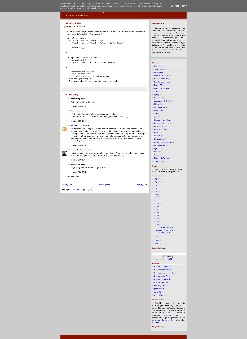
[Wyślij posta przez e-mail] (66, 89)
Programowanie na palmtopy (164, 142)
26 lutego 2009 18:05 (78, 172)
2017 (157, 179)
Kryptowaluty (159, 139)
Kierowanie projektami (162, 120)
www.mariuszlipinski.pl (160, 320)
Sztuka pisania (159, 161)
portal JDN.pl (159, 292)
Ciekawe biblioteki (161, 79)
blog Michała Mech (161, 282)
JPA (155, 117)
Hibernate (157, 98)
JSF (155, 91)
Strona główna (104, 185)
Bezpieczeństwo (160, 130)
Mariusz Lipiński (77, 125)
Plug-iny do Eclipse (161, 158)
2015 (157, 182)
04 (158, 219)
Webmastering (159, 110)
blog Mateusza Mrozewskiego (165, 273)
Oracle (156, 155)
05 (158, 215)
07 (158, 209)
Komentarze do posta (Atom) (82, 190)
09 (158, 206)
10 (158, 203)
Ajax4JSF (158, 149)
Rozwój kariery (159, 145)
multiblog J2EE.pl (160, 286)
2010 (157, 191)
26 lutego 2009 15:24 (78, 106)
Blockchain (158, 152)
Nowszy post (67, 185)
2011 (157, 188)
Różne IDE (158, 85)
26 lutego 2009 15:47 (78, 121)
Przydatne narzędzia (162, 82)
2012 (157, 185)
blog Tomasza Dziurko (162, 270)
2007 (157, 243)
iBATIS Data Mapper (162, 88)
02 (158, 225)
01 (158, 236)
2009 (157, 194)
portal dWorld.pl (160, 295)
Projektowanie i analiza (162, 123)
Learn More (174, 6)
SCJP (156, 66)
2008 (157, 240)
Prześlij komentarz (72, 177)
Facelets (157, 136)
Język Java (158, 69)
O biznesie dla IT (160, 107)
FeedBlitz (170, 259)
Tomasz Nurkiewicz (78, 150)
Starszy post (142, 185)
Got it (185, 6)
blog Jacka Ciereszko (162, 267)
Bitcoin (156, 133)
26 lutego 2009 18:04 (78, 160)
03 (158, 222)
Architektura (158, 126)
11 (158, 200)
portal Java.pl (159, 289)
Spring (156, 95)
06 (158, 212)
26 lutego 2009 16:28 (78, 145)
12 (158, 197)
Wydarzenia (158, 72)
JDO (156, 114)
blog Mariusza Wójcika (162, 279)
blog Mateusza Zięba (162, 276)
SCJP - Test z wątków (75, 26)
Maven (156, 104)
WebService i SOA (161, 76)
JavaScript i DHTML (161, 101)
